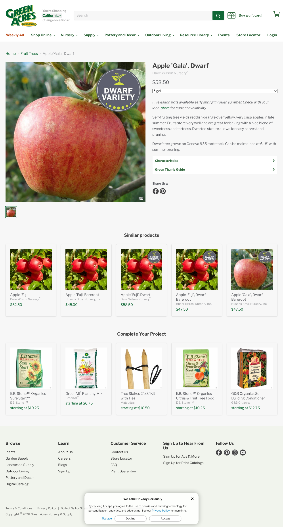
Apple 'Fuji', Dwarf (135, 295)
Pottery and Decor (20, 478)
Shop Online (41, 35)
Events (223, 35)
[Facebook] (155, 190)
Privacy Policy (46, 508)
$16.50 (144, 408)
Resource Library (195, 35)
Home (11, 54)
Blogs (62, 465)
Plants (10, 452)
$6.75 (88, 403)
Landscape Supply (20, 465)
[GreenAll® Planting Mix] (86, 368)
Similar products (141, 235)
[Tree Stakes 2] (141, 368)
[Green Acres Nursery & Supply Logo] (21, 15)
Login (272, 35)
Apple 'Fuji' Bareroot (82, 295)
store (165, 108)
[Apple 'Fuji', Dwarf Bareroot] (197, 269)
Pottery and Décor (120, 35)
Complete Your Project (141, 334)
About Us (65, 452)
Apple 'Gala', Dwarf (180, 65)
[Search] (218, 15)
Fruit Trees (29, 54)
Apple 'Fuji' (19, 295)
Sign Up (64, 471)
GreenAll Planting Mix (84, 393)
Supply (90, 35)
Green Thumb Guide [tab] (170, 169)
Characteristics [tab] (166, 160)
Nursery (68, 35)
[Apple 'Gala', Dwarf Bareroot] (252, 269)
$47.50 (182, 309)
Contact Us (119, 452)
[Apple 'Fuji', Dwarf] (141, 269)
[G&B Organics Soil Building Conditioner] (252, 368)
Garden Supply (17, 458)
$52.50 (16, 305)
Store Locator (248, 35)
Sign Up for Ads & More (181, 456)
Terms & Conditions (19, 508)
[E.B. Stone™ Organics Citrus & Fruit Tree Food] (197, 368)
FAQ (114, 465)
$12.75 (254, 408)
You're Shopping (54, 11)
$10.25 (33, 408)
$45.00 (71, 305)
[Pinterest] (162, 190)
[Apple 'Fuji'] (31, 269)
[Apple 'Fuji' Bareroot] (86, 269)
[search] (143, 15)
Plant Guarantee (123, 471)
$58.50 (160, 82)
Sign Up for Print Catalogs (183, 463)
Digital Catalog (17, 484)
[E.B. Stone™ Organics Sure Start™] (31, 368)
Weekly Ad (15, 35)
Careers (64, 458)
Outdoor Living (158, 35)
